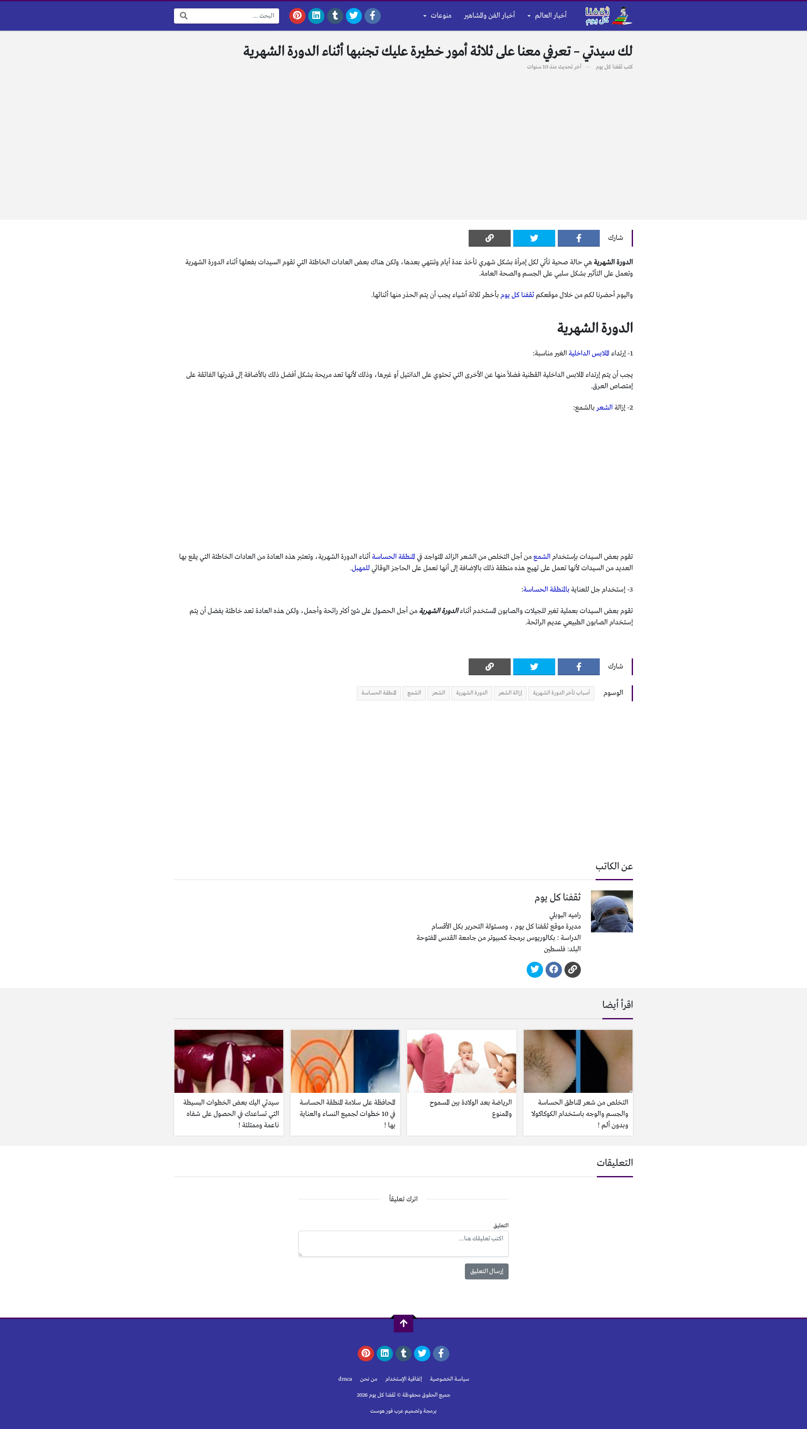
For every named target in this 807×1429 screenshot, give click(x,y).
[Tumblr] (335, 16)
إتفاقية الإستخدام (403, 1379)
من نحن (368, 1379)
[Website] (572, 970)
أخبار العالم (551, 15)
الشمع (542, 557)
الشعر (604, 407)
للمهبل (361, 568)
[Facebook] (372, 16)
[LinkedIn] (316, 16)
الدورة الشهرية (472, 693)
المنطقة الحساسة (393, 557)
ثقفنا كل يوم (609, 67)
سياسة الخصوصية (449, 1379)
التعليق (501, 1225)
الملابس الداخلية (589, 353)
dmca (345, 1379)
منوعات (441, 15)
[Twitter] (354, 16)
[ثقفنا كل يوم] (608, 15)
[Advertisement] (403, 141)
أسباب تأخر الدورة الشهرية (561, 693)
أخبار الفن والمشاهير (489, 15)
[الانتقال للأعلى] (403, 1323)
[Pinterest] (297, 16)
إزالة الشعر (510, 693)
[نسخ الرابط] (490, 238)
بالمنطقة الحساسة (546, 589)
